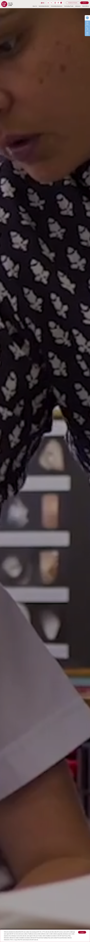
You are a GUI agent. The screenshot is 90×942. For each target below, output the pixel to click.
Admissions (77, 6)
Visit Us (84, 2)
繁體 (43, 3)
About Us (35, 6)
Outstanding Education (44, 6)
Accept (82, 932)
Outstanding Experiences (56, 6)
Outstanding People (68, 6)
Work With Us (85, 6)
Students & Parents (72, 2)
